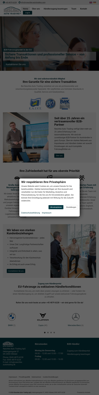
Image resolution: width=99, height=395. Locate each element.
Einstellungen (71, 207)
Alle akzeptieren (56, 207)
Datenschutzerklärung (30, 213)
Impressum (46, 213)
